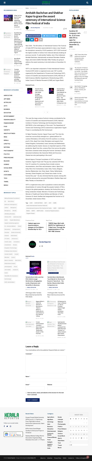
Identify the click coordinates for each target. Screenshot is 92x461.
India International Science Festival (37, 205)
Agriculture (8, 95)
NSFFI (33, 210)
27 (78, 438)
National (7, 147)
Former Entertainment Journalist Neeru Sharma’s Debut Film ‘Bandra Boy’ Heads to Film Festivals (40, 327)
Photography (8, 150)
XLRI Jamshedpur (10, 282)
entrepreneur (16, 229)
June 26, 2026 (40, 335)
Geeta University (15, 232)
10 (70, 430)
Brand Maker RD (32, 458)
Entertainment (33, 8)
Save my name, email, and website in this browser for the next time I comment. (45, 393)
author (6, 207)
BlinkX (14, 210)
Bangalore (13, 207)
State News (8, 175)
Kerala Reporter (35, 27)
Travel (6, 181)
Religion (6, 161)
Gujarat (7, 235)
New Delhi (18, 260)
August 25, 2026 (40, 106)
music (13, 257)
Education (7, 112)
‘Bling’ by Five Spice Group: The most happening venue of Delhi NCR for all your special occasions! (18, 21)
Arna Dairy (11, 201)
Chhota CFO (8, 217)
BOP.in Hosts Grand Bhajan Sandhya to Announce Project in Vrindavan (35, 430)
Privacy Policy (57, 458)
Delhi (6, 220)
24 (70, 438)
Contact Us (71, 458)
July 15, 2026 (61, 316)
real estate (8, 269)
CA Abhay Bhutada (10, 213)
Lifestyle (7, 143)
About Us (42, 458)
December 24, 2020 (48, 27)
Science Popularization (52, 210)
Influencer (15, 238)
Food (5, 126)
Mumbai (7, 257)
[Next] (47, 112)
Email (28, 384)
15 (84, 430)
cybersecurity (17, 217)
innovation (16, 241)
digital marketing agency (12, 223)
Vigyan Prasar (31, 213)
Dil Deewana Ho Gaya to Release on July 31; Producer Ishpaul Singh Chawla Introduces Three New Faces (62, 308)
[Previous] (44, 112)
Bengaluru (7, 210)
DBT (46, 203)
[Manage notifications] (87, 457)
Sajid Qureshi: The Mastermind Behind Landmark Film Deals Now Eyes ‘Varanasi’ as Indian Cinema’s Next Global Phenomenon (62, 328)
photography (8, 266)
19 (76, 434)
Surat (6, 272)
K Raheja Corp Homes (11, 251)
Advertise (49, 458)
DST (50, 203)
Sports (6, 171)
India (5, 137)
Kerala (6, 140)
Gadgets (7, 130)
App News (7, 99)
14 (81, 430)
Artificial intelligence (11, 204)
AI (5, 201)
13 (78, 430)
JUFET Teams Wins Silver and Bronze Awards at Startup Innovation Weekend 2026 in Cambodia (81, 58)
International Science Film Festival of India (39, 208)
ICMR (54, 203)
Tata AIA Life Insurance (11, 276)
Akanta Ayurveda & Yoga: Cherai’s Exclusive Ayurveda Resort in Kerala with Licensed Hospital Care (81, 101)
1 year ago (18, 55)
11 (73, 430)
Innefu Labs (8, 241)
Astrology (7, 102)
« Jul (70, 445)
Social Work (8, 168)
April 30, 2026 (62, 337)
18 (73, 434)
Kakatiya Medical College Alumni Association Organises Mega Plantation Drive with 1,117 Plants (35, 438)
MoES (28, 210)
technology (8, 279)
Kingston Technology (11, 248)
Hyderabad (14, 235)
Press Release (8, 157)
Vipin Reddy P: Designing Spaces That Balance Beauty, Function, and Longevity (81, 88)
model (16, 254)
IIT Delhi (7, 238)
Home (27, 8)
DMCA (64, 458)
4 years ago (18, 65)
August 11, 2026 (62, 105)
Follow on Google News (82, 458)
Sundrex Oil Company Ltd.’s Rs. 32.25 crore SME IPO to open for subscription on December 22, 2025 (75, 39)
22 (84, 434)
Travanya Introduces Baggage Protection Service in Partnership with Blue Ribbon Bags (17, 75)
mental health (8, 254)
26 (76, 438)
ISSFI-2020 (61, 208)
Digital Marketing (14, 220)
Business (7, 109)
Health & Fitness (9, 133)
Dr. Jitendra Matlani (10, 226)
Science (6, 164)
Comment (29, 354)
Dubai (19, 226)
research (15, 269)
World (6, 185)
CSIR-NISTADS (38, 203)
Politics (7, 154)
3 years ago (18, 29)
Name (28, 376)
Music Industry (9, 260)
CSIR (31, 203)
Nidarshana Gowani (10, 263)
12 (76, 430)
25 (73, 438)
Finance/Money (9, 123)
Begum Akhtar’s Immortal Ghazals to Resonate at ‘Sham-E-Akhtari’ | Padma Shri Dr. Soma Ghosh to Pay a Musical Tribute (40, 309)
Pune (15, 266)
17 (70, 434)
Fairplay (7, 232)
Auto (5, 106)
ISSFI (55, 208)
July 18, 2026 (40, 318)
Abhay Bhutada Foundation (12, 198)
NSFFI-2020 (40, 210)
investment (8, 244)
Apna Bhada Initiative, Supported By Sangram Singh (18, 61)
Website (49, 384)
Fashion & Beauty (9, 119)
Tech (5, 178)
